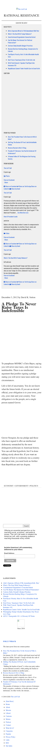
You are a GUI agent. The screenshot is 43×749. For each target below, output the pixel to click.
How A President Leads (10, 216)
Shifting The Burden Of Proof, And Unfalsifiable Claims (19, 663)
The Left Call (7, 168)
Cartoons (9, 716)
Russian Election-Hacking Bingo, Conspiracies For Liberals (20, 595)
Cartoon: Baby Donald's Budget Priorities (20, 45)
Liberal (8, 713)
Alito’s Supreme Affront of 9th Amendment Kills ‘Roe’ (21, 583)
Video (7, 233)
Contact (8, 725)
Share (6, 182)
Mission (8, 710)
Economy (8, 485)
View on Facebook (9, 180)
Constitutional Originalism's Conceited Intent (22, 37)
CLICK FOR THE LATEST (21, 23)
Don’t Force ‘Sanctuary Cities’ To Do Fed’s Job (18, 603)
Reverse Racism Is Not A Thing (17, 148)
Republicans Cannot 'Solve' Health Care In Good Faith (24, 68)
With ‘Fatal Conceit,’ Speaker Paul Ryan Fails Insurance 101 (18, 606)
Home (8, 704)
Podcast (8, 722)
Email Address (9, 553)
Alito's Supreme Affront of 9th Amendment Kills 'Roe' (23, 31)
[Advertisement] (21, 337)
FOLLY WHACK (9, 641)
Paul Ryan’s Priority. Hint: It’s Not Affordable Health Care (20, 599)
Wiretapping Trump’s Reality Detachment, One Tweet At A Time (21, 613)
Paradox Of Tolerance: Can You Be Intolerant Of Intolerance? (19, 683)
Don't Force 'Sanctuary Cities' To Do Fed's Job (21, 60)
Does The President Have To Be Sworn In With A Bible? (19, 652)
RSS (7, 743)
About (8, 707)
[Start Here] (9, 701)
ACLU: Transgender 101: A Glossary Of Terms (19, 616)
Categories (9, 731)
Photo (8, 176)
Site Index (9, 746)
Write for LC (10, 728)
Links (7, 740)
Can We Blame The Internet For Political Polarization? (21, 590)
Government (21, 485)
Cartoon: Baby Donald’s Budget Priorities (17, 592)
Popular (8, 734)
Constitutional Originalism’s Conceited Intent (18, 587)
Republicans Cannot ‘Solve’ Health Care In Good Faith (21, 609)
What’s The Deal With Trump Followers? (20, 34)
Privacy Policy (10, 737)
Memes (8, 719)
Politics (34, 485)
